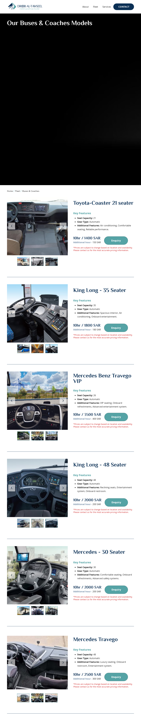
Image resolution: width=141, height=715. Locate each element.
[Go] (63, 226)
